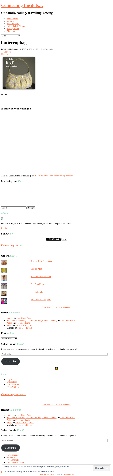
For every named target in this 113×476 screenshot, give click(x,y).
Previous (6, 52)
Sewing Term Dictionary (41, 261)
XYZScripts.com (69, 474)
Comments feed (13, 384)
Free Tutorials (13, 23)
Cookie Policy (49, 472)
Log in (9, 379)
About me (11, 31)
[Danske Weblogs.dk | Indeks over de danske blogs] (56, 369)
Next (4, 54)
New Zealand (12, 18)
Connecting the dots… (22, 5)
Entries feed (12, 382)
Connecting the (13, 245)
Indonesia (11, 21)
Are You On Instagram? (41, 299)
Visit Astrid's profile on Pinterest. (56, 307)
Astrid (9, 323)
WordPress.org (13, 387)
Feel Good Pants (38, 284)
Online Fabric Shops (16, 26)
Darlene (10, 318)
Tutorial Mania (37, 269)
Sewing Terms (13, 28)
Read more (6, 228)
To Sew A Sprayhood (24, 325)
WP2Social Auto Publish (46, 474)
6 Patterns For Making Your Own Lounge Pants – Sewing (32, 320)
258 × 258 (33, 49)
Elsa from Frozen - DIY (41, 276)
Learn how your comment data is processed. (54, 176)
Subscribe (10, 361)
